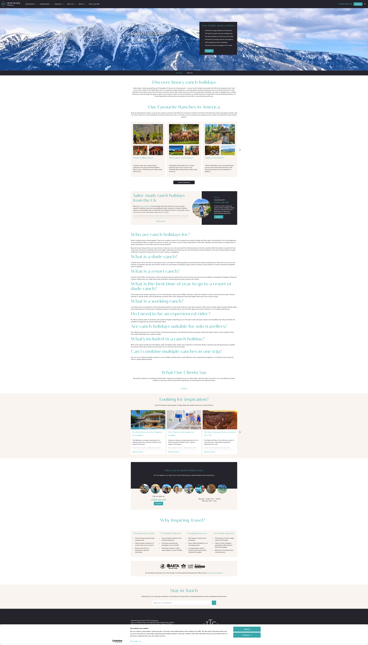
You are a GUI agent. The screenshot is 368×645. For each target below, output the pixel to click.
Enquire (358, 4)
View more (160, 221)
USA (149, 206)
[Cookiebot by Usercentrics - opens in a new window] (117, 641)
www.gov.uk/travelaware (215, 573)
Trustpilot (134, 45)
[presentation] (240, 149)
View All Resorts (184, 182)
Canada (142, 206)
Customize (245, 635)
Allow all (247, 629)
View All (190, 73)
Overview (179, 73)
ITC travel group (152, 620)
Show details (134, 641)
